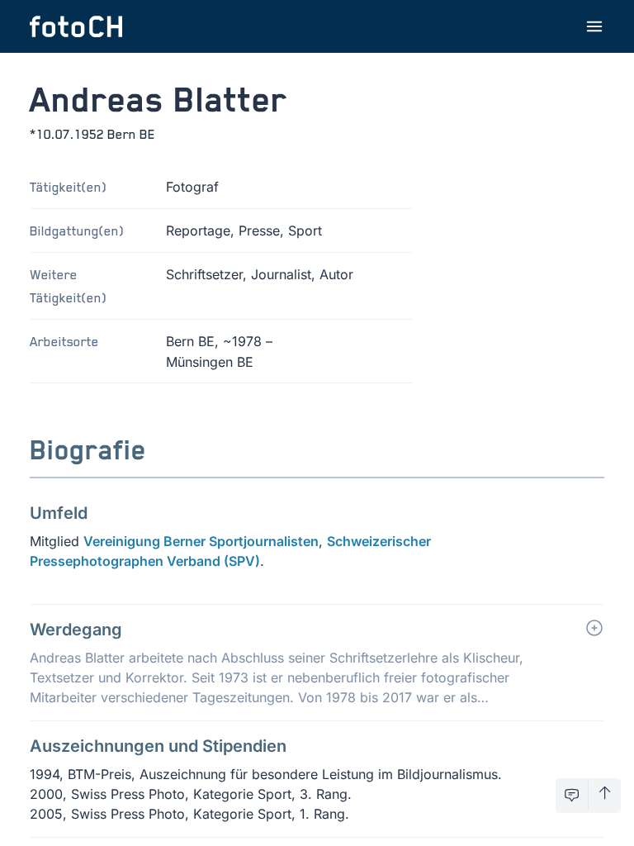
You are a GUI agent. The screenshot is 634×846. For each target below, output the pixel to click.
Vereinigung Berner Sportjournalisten (201, 541)
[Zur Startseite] (76, 26)
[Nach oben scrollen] (605, 795)
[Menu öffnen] (594, 26)
